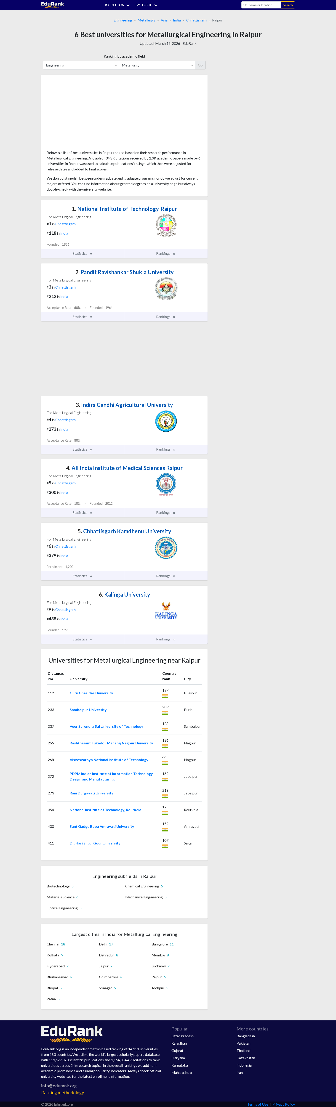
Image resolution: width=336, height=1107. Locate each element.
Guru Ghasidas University (91, 693)
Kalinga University (124, 594)
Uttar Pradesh (182, 1036)
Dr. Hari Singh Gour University (95, 843)
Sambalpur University (88, 709)
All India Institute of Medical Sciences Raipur (124, 468)
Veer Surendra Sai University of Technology (106, 726)
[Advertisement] (81, 114)
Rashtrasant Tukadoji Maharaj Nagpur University (111, 743)
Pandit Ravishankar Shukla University (124, 272)
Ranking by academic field (124, 56)
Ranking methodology (62, 1092)
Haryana (178, 1058)
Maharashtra (181, 1072)
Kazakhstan (246, 1058)
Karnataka (179, 1065)
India (177, 20)
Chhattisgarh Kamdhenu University (124, 531)
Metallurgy (146, 20)
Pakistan (243, 1043)
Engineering (123, 20)
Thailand (243, 1050)
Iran (240, 1072)
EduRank (190, 43)
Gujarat (177, 1050)
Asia (164, 20)
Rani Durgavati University (91, 793)
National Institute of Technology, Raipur (124, 208)
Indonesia (244, 1065)
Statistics (80, 253)
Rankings (163, 253)
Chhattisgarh (196, 20)
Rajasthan (179, 1043)
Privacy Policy (283, 1104)
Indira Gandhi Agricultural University (124, 404)
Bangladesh (246, 1036)
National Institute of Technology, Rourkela (105, 809)
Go (200, 65)
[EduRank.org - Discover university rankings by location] (52, 4)
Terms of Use (257, 1104)
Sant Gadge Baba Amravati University (102, 826)
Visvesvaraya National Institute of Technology (109, 759)
